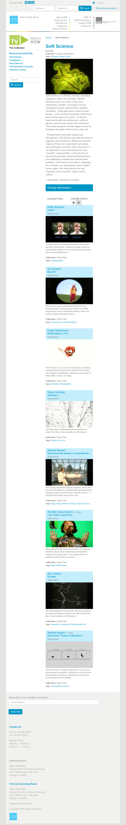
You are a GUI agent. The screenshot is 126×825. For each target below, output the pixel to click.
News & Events (60, 29)
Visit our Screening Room (23, 784)
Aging (53, 504)
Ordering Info (60, 20)
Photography (65, 384)
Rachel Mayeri (56, 450)
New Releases (15, 57)
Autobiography (57, 261)
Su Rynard (54, 268)
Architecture (65, 624)
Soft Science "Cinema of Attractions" (65, 636)
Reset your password (106, 8)
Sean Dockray (56, 392)
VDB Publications (82, 20)
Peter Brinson (55, 207)
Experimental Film (78, 624)
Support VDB (85, 23)
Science (61, 440)
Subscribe (15, 711)
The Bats (51, 577)
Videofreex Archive (17, 70)
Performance (61, 565)
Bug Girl (51, 272)
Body (62, 56)
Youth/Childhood (69, 322)
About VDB (62, 17)
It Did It (50, 210)
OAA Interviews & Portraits (21, 67)
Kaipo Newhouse (57, 330)
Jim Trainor (54, 573)
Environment (56, 322)
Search (17, 85)
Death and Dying (69, 504)
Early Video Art (16, 63)
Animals (54, 440)
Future (68, 56)
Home (48, 37)
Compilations (15, 60)
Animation (55, 56)
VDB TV (87, 17)
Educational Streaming (61, 24)
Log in (86, 8)
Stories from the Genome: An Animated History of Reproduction (69, 453)
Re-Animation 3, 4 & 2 (57, 334)
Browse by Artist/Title (21, 53)
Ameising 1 (52, 395)
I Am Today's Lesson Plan (59, 515)
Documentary (56, 686)
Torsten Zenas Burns (60, 511)
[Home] (25, 19)
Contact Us (86, 26)
